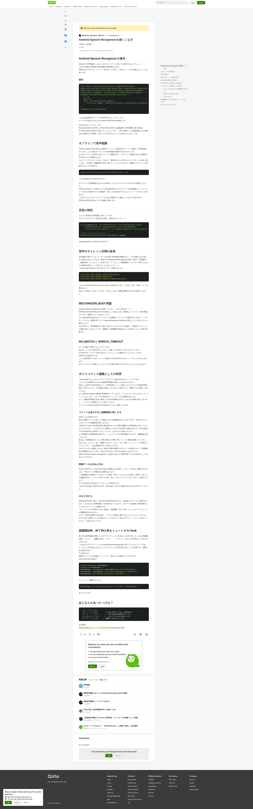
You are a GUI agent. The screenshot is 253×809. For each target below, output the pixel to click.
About (109, 779)
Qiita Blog (192, 786)
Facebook (151, 789)
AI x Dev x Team (130, 6)
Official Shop (173, 786)
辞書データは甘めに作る (171, 94)
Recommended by (94, 680)
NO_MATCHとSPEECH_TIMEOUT (171, 83)
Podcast (151, 796)
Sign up (17, 802)
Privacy (109, 786)
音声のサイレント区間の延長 (170, 77)
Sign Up (118, 755)
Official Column (90, 6)
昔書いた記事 (84, 385)
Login (193, 2)
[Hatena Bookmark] (65, 41)
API (129, 802)
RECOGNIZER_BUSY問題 (169, 80)
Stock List (58, 6)
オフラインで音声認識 (168, 71)
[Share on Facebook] (65, 35)
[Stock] (65, 21)
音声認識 (89, 44)
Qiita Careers (116, 6)
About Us (192, 779)
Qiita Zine (172, 783)
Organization (103, 6)
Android (81, 44)
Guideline (110, 789)
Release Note (132, 779)
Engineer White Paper (135, 799)
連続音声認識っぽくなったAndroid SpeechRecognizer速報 (101, 628)
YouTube (151, 793)
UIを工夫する (167, 96)
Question (67, 6)
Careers (191, 783)
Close (26, 802)
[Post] (65, 29)
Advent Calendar (133, 789)
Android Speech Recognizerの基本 (172, 66)
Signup (201, 2)
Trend (51, 6)
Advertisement (112, 802)
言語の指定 (164, 74)
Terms (109, 783)
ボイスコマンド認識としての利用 (171, 86)
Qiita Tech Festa (133, 793)
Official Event (77, 6)
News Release (193, 789)
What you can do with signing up (98, 661)
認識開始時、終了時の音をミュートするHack (173, 100)
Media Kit (110, 793)
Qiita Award (131, 796)
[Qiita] (52, 2)
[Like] (65, 12)
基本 (164, 69)
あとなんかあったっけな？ (169, 104)
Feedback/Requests (113, 796)
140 (65, 16)
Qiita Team (172, 779)
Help (108, 799)
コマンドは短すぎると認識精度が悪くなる (175, 90)
